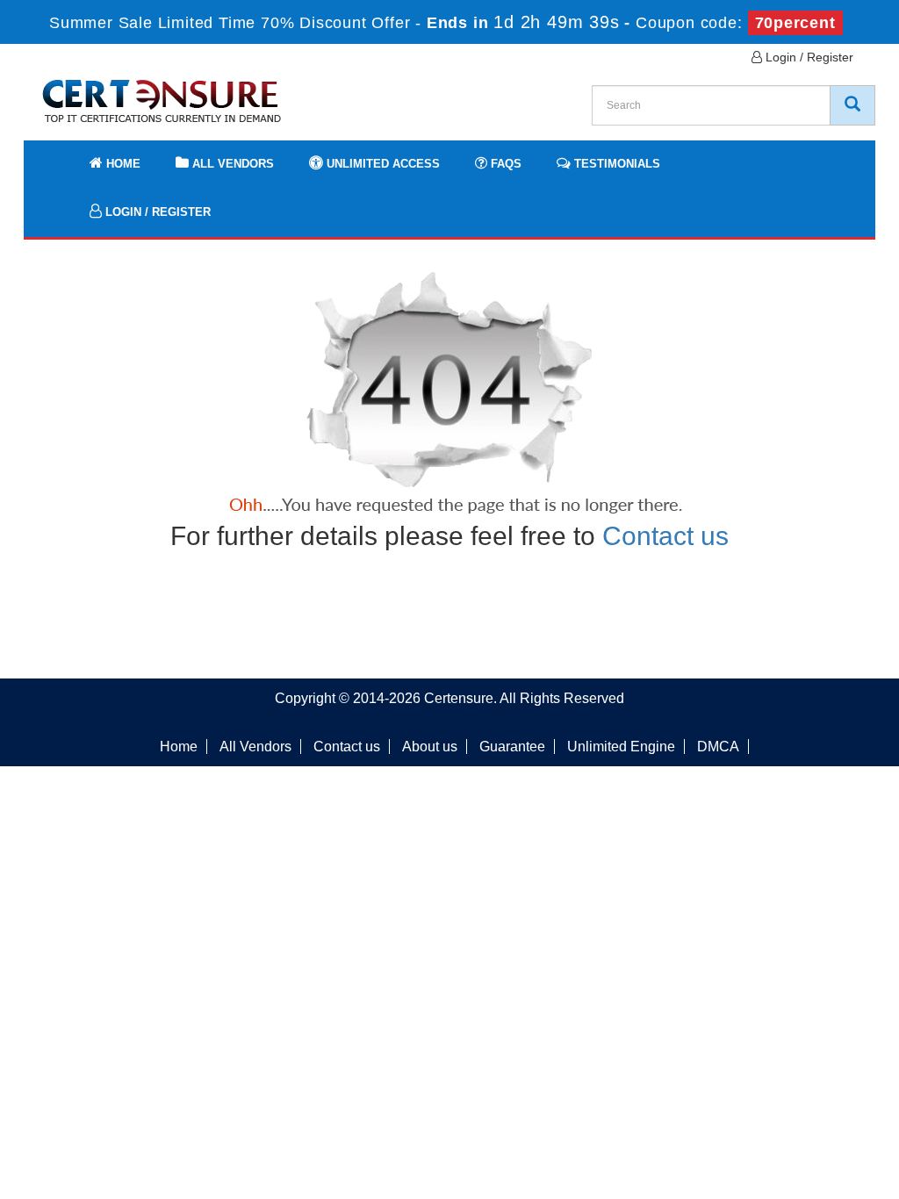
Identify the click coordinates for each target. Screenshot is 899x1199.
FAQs (504, 163)
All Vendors (231, 163)
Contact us (665, 535)
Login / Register (807, 57)
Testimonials (615, 163)
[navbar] (59, 155)
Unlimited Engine (621, 746)
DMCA (718, 746)
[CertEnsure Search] (852, 105)
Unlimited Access (381, 163)
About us (429, 746)
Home (121, 163)
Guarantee (512, 746)
